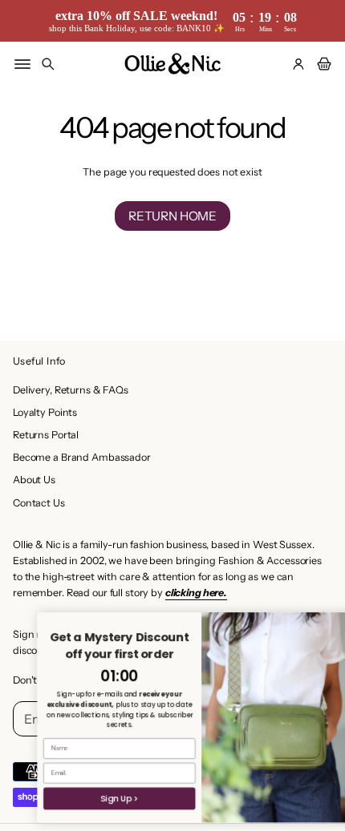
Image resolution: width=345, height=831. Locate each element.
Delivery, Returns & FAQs (70, 390)
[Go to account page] (298, 64)
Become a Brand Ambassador (82, 457)
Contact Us (39, 503)
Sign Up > (101, 798)
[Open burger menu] (22, 64)
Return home (172, 216)
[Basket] (321, 64)
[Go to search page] (48, 64)
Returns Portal (46, 435)
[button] (48, 64)
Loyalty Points (45, 412)
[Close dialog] (336, 622)
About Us (34, 480)
